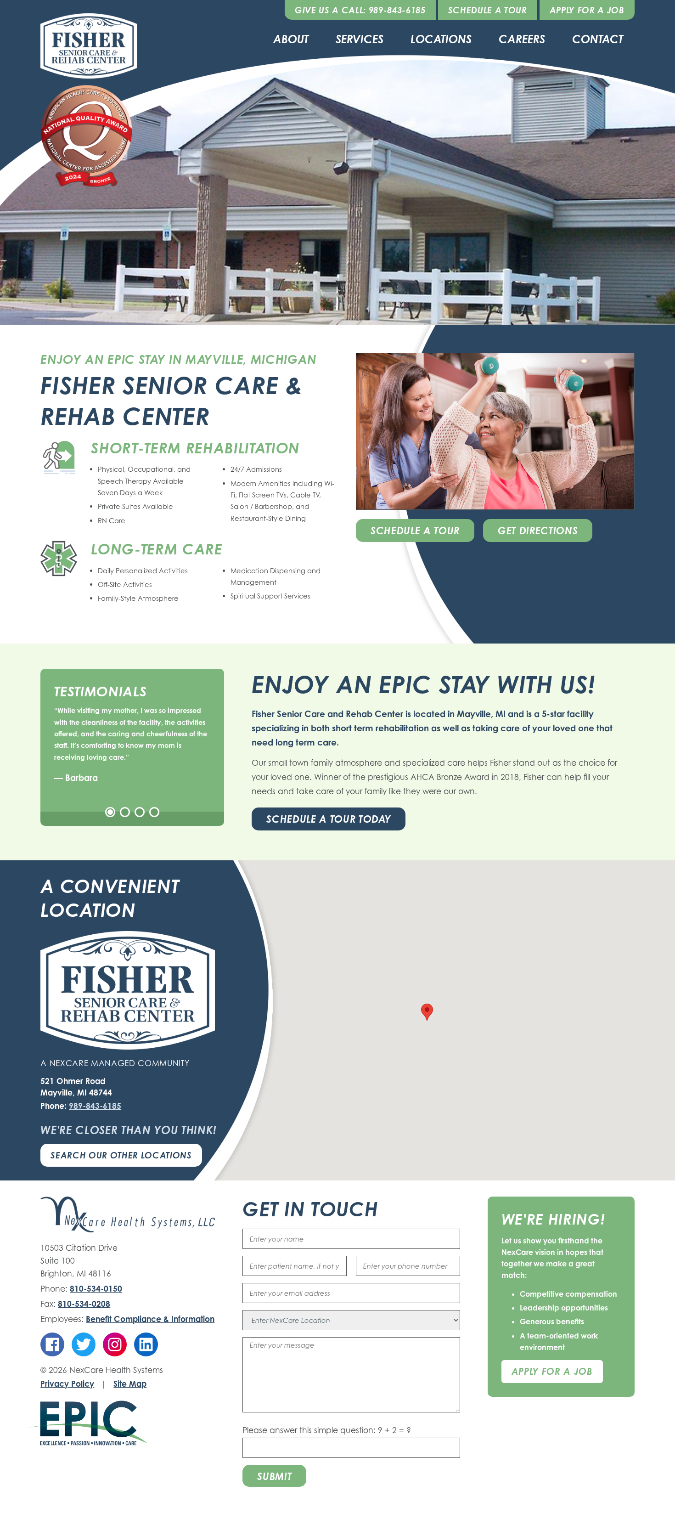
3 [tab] (140, 812)
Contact (597, 39)
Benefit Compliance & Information (150, 1319)
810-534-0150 (96, 1288)
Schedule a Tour (487, 10)
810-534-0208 (84, 1304)
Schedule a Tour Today (328, 819)
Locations (441, 39)
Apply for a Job (587, 10)
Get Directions (538, 530)
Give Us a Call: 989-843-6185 (360, 10)
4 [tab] (154, 812)
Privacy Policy (67, 1384)
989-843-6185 (95, 1106)
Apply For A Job (552, 1371)
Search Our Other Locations (121, 1155)
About (291, 39)
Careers (522, 39)
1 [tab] (110, 812)
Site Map (129, 1384)
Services (359, 39)
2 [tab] (125, 812)
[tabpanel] (132, 745)
